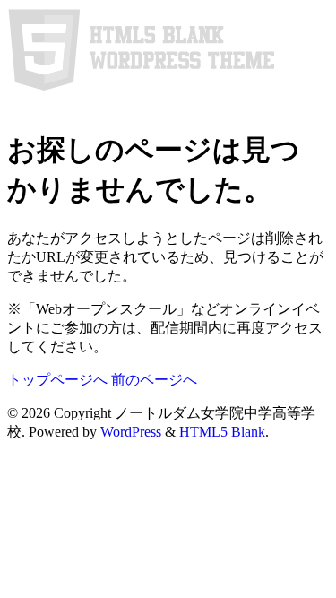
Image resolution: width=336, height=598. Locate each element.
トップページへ (57, 379)
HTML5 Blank (222, 431)
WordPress (130, 431)
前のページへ (154, 379)
